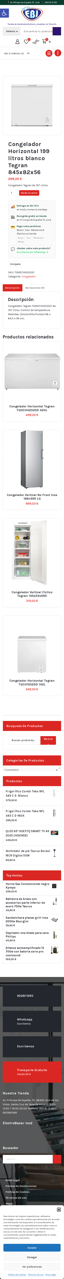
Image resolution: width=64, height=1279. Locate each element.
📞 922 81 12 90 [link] (49, 2)
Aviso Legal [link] (50, 1274)
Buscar (48, 741)
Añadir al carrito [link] (34, 405)
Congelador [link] (29, 276)
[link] (4, 13)
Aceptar (32, 1247)
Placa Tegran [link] (27, 53)
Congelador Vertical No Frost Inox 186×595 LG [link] (32, 497)
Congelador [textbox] (31, 769)
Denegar (32, 1257)
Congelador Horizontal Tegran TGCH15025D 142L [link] (32, 682)
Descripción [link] (12, 287)
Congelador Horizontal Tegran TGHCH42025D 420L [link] (32, 408)
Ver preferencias (32, 1266)
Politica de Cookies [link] (17, 1191)
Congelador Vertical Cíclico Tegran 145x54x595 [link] (32, 594)
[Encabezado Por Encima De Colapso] (57, 52)
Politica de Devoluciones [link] (21, 1186)
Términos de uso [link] (36, 1274)
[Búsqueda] (57, 1159)
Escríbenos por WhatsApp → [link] (32, 252)
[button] (59, 1209)
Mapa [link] (9, 1203)
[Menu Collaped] (49, 53)
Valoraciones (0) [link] (35, 287)
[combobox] (32, 768)
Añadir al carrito (29, 193)
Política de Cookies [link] (17, 1274)
